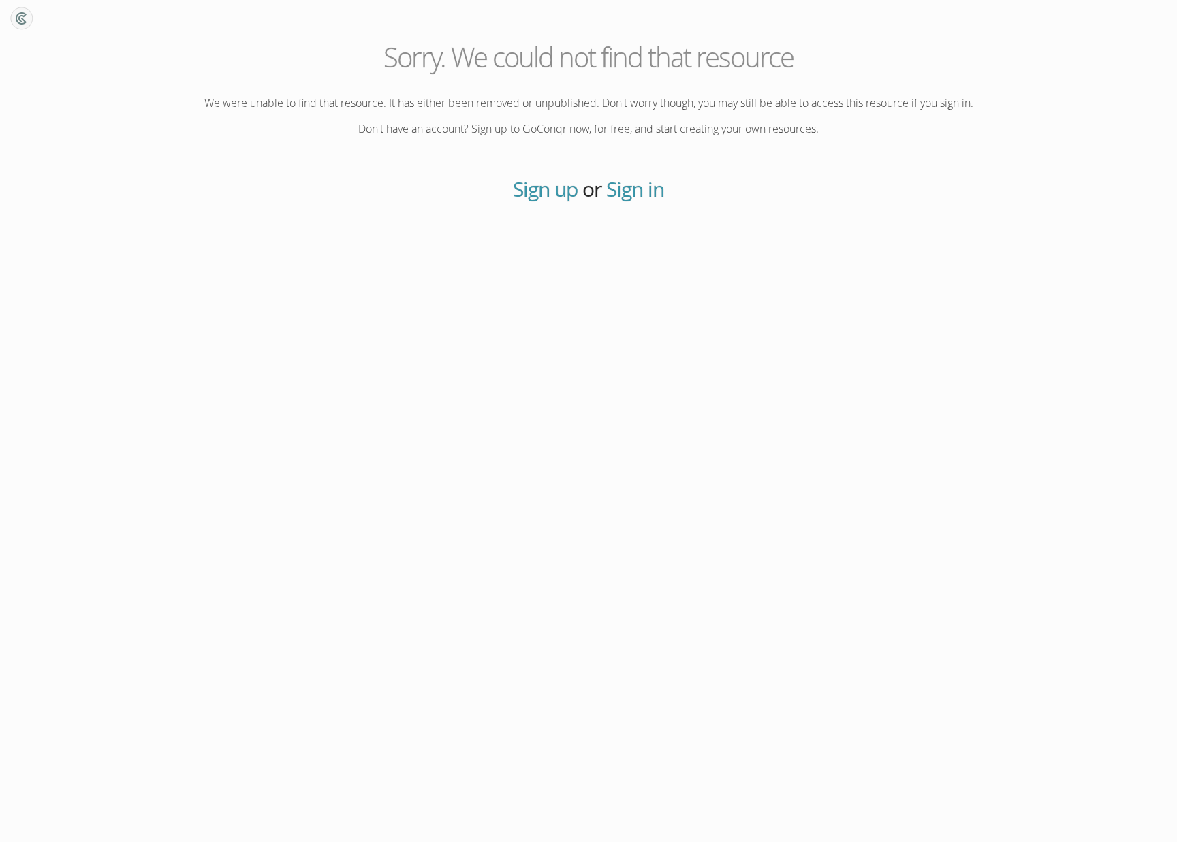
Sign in (635, 189)
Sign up (545, 189)
